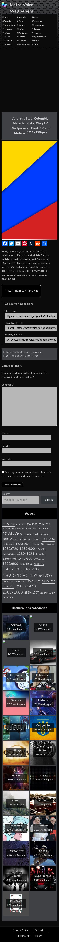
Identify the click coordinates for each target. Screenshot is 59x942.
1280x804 (40, 549)
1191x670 (48, 539)
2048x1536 (48, 581)
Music (36, 40)
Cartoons (37, 21)
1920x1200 (41, 576)
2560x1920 (47, 592)
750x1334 (44, 524)
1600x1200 (12, 569)
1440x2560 (39, 559)
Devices (8, 44)
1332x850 (40, 554)
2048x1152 (33, 581)
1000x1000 (42, 528)
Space (7, 36)
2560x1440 (26, 586)
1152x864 (36, 539)
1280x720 (10, 548)
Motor (21, 29)
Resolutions (24, 44)
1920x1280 (7, 581)
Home (5, 17)
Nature (7, 32)
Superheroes (39, 36)
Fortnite (22, 40)
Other (36, 44)
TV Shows (9, 40)
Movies (36, 29)
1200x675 (8, 544)
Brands (7, 21)
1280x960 (8, 554)
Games (21, 25)
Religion (37, 32)
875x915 (8, 528)
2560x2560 (7, 597)
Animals (22, 17)
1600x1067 (39, 564)
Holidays (8, 29)
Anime (36, 17)
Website (7, 459)
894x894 (19, 528)
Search (6, 494)
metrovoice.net (26, 936)
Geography (38, 25)
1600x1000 (26, 564)
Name (6, 433)
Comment (8, 385)
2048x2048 (8, 586)
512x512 (8, 524)
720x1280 (32, 524)
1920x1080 (15, 575)
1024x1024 (30, 534)
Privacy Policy (20, 930)
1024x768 (12, 534)
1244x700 (50, 544)
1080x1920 (30, 356)
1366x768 (9, 559)
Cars (20, 21)
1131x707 (25, 539)
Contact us (40, 930)
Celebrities (9, 25)
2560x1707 (31, 592)
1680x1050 (32, 569)
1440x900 (25, 559)
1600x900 (10, 563)
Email (6, 446)
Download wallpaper (21, 291)
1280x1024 (25, 553)
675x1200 (20, 524)
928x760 (31, 528)
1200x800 (22, 544)
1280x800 (27, 549)
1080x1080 (44, 534)
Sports (21, 36)
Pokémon (23, 32)
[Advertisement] (29, 80)
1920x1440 (20, 581)
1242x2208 (37, 544)
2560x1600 (12, 592)
